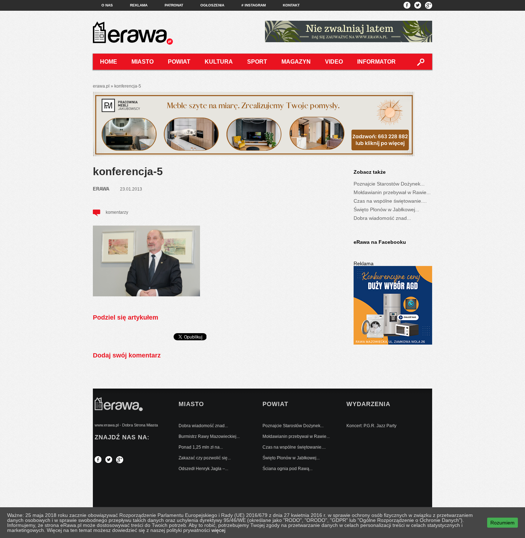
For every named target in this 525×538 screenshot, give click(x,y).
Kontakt (291, 5)
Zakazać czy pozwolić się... (205, 457)
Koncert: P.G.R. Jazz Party (371, 425)
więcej (218, 530)
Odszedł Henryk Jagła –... (203, 468)
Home (108, 62)
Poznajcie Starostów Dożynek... (389, 184)
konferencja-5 (128, 171)
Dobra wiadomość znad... (382, 218)
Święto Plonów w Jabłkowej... (386, 209)
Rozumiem (502, 522)
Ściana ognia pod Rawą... (287, 468)
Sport (257, 62)
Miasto (142, 62)
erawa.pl (101, 86)
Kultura (219, 62)
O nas (107, 5)
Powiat (179, 62)
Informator (376, 62)
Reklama (139, 5)
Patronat (174, 5)
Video (334, 62)
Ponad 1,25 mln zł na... (201, 447)
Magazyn (296, 62)
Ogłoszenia (212, 5)
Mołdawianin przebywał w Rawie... (392, 192)
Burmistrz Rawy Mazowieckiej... (209, 436)
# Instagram (253, 5)
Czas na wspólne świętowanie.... (390, 201)
